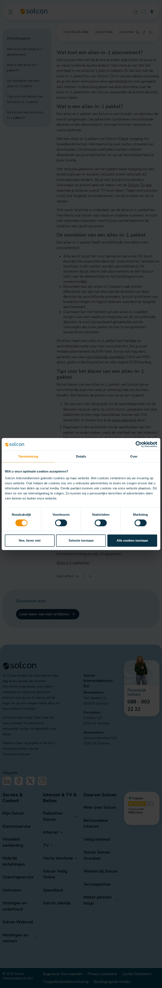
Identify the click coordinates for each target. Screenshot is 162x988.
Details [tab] (81, 456)
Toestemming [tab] (28, 456)
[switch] (61, 522)
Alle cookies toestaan (132, 540)
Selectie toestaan (81, 540)
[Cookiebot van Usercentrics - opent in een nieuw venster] (138, 444)
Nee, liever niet (29, 540)
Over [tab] (133, 456)
